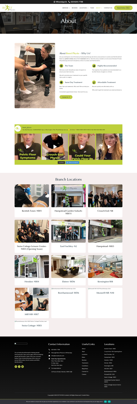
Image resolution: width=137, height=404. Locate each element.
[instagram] (16, 366)
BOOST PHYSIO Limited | (62, 395)
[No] (135, 401)
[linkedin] (22, 366)
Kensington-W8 (108, 365)
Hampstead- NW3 (109, 357)
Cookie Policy (85, 395)
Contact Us (85, 371)
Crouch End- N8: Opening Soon (113, 351)
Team (83, 351)
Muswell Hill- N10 (109, 374)
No (109, 401)
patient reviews (69, 58)
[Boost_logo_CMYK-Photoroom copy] (21, 343)
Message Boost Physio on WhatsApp (61, 352)
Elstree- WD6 (108, 363)
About (83, 348)
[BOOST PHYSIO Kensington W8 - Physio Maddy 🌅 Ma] (109, 147)
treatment (83, 58)
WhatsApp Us (61, 2)
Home (66, 26)
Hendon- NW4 (108, 360)
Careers (84, 374)
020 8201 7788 (77, 2)
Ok (105, 401)
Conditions (85, 365)
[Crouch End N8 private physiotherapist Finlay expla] (55, 147)
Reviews (84, 360)
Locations (84, 354)
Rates (83, 357)
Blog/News (85, 368)
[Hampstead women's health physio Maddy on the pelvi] (28, 147)
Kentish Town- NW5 (110, 348)
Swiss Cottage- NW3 (110, 377)
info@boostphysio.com (57, 355)
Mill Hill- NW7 (108, 368)
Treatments (85, 363)
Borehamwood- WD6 (110, 371)
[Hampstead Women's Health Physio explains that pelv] (82, 147)
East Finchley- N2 (109, 354)
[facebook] (19, 366)
